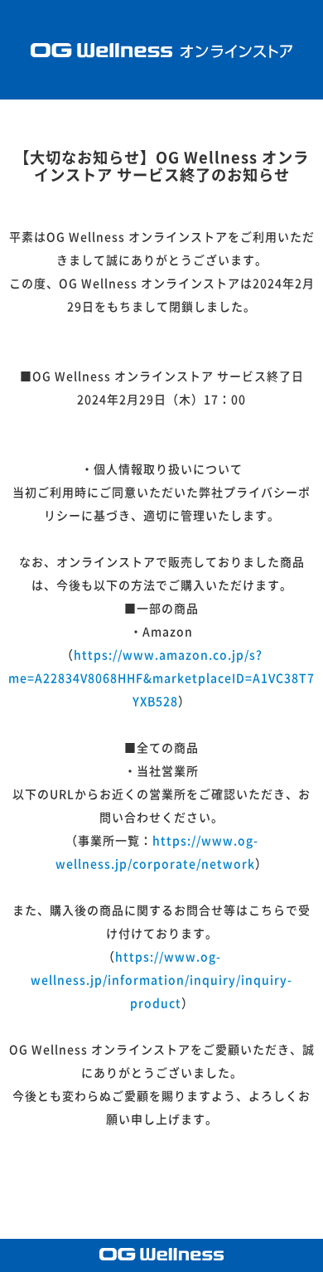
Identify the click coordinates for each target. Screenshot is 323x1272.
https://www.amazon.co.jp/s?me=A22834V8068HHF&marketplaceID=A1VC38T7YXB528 (161, 678)
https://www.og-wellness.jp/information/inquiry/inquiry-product (161, 980)
